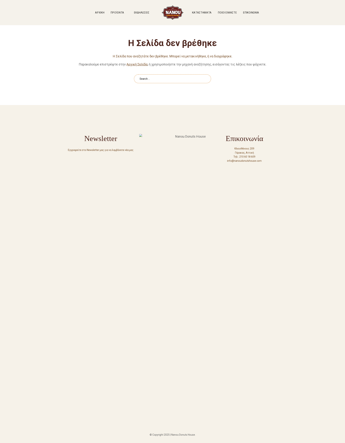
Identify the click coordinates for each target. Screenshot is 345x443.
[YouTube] (244, 167)
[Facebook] (238, 167)
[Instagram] (251, 167)
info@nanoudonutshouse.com (244, 160)
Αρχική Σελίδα (137, 64)
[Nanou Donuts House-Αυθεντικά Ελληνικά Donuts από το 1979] (172, 12)
